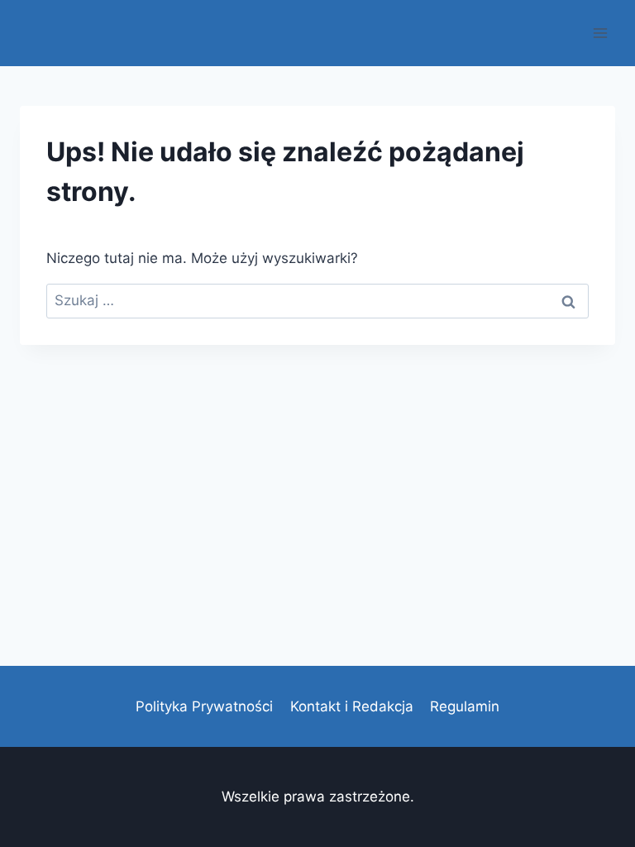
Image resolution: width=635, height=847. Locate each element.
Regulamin (464, 706)
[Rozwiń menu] (600, 32)
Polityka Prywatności (204, 706)
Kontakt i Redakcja (351, 706)
